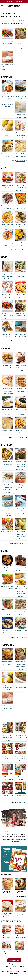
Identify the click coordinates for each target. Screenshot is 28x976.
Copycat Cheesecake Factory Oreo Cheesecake (20, 412)
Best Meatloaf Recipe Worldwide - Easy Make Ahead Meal (7, 66)
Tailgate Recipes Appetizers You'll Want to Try (7, 687)
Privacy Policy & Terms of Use (17, 964)
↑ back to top (14, 960)
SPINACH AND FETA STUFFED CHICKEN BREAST (7, 104)
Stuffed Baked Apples (7, 532)
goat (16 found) (21, 341)
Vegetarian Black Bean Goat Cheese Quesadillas (7, 276)
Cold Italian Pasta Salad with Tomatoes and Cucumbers (21, 187)
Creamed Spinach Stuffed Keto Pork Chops (21, 96)
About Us (5, 964)
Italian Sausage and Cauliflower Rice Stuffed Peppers (20, 487)
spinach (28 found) (20, 161)
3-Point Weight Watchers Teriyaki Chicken (21, 687)
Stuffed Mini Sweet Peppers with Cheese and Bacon (21, 510)
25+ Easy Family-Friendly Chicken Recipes (7, 737)
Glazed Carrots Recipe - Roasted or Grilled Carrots (7, 43)
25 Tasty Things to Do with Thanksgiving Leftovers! (21, 758)
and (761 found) (20, 250)
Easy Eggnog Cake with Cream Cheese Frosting (7, 412)
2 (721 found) (21, 802)
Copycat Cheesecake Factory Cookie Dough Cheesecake (7, 391)
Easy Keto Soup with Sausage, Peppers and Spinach (7, 96)
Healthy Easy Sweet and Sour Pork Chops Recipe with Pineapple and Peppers (21, 591)
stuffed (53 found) (20, 543)
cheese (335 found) (20, 437)
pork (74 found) (21, 637)
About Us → (16, 842)
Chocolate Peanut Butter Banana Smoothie (21, 135)
